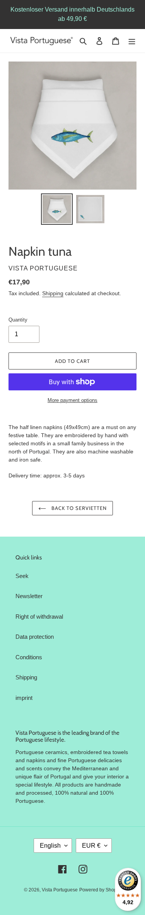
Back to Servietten (78, 508)
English (50, 845)
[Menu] (132, 40)
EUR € (91, 845)
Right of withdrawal (39, 616)
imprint (23, 697)
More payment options (72, 400)
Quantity (18, 320)
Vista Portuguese (60, 890)
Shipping (52, 293)
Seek (22, 576)
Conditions (28, 657)
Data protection (34, 636)
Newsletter (29, 596)
